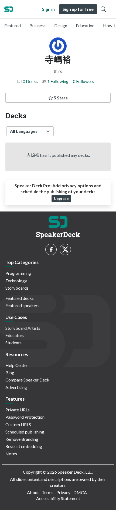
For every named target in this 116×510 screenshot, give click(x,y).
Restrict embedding (23, 446)
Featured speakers (22, 305)
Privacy (63, 492)
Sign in (48, 9)
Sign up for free (78, 9)
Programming (18, 273)
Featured (12, 25)
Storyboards (17, 287)
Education (85, 25)
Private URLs (17, 409)
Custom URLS (18, 424)
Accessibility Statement (58, 498)
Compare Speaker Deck (27, 379)
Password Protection (25, 416)
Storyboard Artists (22, 328)
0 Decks (30, 81)
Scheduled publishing (24, 431)
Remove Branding (21, 439)
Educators (14, 335)
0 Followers (83, 81)
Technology (16, 280)
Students (13, 342)
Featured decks (19, 298)
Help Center (16, 365)
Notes (11, 453)
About (33, 492)
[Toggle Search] (103, 9)
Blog (9, 372)
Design (60, 25)
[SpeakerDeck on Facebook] (51, 249)
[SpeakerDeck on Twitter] (65, 249)
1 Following (58, 81)
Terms (47, 492)
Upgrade (61, 198)
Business (37, 25)
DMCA (80, 492)
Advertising (16, 387)
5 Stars (60, 97)
